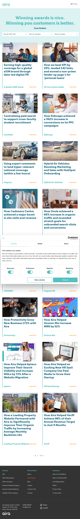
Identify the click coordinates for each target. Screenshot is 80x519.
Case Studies (31, 478)
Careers (29, 485)
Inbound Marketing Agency (11, 485)
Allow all (65, 280)
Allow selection (39, 280)
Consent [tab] (14, 243)
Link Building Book (58, 481)
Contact (29, 493)
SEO (3, 474)
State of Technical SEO (60, 478)
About (29, 474)
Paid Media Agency (8, 478)
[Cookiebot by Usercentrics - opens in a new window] (69, 237)
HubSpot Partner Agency (10, 493)
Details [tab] (40, 243)
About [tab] (66, 243)
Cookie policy (57, 493)
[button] (74, 4)
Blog (28, 481)
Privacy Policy (57, 489)
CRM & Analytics (7, 481)
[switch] (30, 272)
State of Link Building (59, 474)
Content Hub (31, 489)
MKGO (55, 485)
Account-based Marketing (10, 489)
